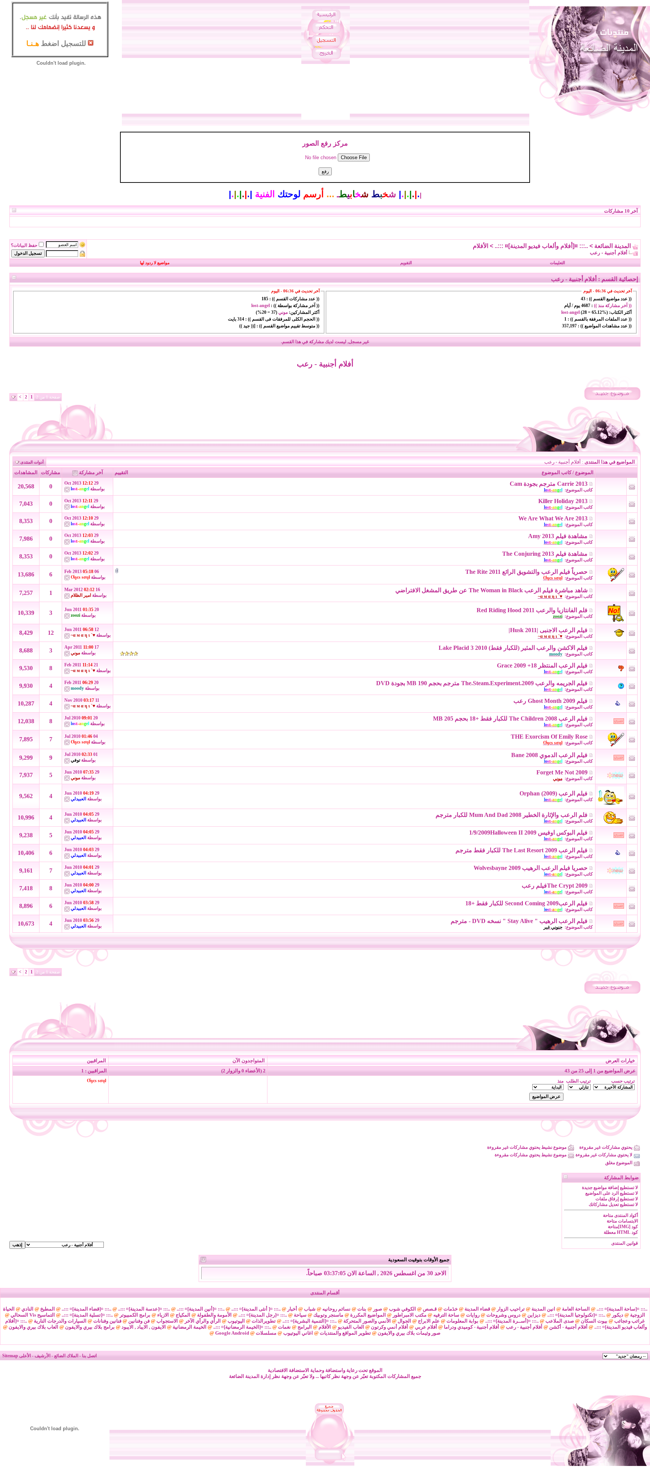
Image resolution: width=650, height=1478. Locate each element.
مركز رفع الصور (325, 143)
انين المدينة (543, 1309)
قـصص (430, 1309)
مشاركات (50, 472)
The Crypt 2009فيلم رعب (555, 885)
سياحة (300, 1315)
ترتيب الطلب (578, 1081)
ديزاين (534, 1315)
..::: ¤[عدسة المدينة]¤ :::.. (144, 1309)
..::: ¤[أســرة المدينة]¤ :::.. (512, 1321)
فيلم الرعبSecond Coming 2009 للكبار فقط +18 (526, 903)
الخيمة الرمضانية (190, 1327)
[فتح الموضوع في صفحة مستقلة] (591, 484)
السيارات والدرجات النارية (60, 1321)
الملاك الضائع (66, 1355)
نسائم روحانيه (336, 1309)
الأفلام (480, 246)
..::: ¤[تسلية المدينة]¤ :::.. (87, 1315)
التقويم (406, 262)
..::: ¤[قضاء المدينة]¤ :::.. (86, 1309)
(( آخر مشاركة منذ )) (612, 305)
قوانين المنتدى (624, 1243)
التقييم (121, 472)
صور (377, 1309)
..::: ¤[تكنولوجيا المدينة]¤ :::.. (576, 1315)
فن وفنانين (139, 1321)
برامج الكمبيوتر (135, 1315)
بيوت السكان (594, 1321)
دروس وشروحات (503, 1315)
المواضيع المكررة (368, 1315)
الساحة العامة (576, 1309)
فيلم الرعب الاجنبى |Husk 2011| (548, 630)
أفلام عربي (426, 1327)
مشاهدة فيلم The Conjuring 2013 (545, 553)
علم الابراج (429, 1321)
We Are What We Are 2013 (553, 518)
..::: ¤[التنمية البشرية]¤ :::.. (309, 1321)
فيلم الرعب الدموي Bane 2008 (549, 755)
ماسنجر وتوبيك (328, 1315)
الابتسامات (628, 1221)
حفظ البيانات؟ (24, 245)
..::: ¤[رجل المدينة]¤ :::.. (262, 1315)
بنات (361, 1309)
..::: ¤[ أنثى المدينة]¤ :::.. (256, 1309)
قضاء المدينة (477, 1309)
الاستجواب (167, 1321)
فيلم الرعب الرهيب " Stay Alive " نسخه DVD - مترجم (519, 921)
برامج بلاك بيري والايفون (90, 1327)
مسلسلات (266, 1333)
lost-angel (570, 312)
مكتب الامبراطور (410, 1315)
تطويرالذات (264, 1321)
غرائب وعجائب (629, 1321)
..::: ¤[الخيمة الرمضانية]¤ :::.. (242, 1327)
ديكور (617, 1315)
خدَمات (450, 1309)
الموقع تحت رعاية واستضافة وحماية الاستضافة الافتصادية (325, 1370)
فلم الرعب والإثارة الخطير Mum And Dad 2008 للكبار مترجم (512, 815)
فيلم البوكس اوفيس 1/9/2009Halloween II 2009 (528, 832)
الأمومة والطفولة (214, 1315)
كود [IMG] (628, 1226)
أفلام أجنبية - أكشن (568, 1327)
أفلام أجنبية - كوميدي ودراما (471, 1327)
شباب (310, 1309)
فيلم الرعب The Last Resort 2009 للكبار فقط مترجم (522, 850)
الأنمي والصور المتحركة (367, 1321)
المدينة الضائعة (612, 246)
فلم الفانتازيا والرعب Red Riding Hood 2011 (532, 610)
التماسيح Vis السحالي (33, 1315)
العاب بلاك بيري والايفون (33, 1327)
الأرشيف (42, 1355)
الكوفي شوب (402, 1309)
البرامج (305, 1327)
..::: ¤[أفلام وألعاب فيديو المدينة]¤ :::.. (541, 246)
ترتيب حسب (623, 1081)
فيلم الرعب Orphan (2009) (553, 793)
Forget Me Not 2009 (562, 772)
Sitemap (10, 1355)
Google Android (232, 1333)
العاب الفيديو (351, 1327)
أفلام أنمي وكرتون (389, 1327)
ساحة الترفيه (446, 1315)
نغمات (284, 1327)
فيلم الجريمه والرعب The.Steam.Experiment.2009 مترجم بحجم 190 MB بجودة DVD (482, 683)
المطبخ (47, 1309)
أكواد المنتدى (626, 1215)
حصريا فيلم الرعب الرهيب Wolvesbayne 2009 (531, 868)
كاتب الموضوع (556, 472)
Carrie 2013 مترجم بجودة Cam (549, 484)
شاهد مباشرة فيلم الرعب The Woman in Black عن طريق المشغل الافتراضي (491, 590)
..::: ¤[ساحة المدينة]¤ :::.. (622, 1309)
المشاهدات (26, 472)
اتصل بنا (89, 1355)
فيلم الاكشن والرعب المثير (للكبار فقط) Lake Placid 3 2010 (513, 648)
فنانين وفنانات (107, 1321)
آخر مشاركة (91, 472)
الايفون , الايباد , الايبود (143, 1327)
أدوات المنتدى (32, 462)
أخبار (292, 1309)
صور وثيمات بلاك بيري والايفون (409, 1333)
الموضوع (584, 472)
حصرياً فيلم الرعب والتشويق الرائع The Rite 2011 (526, 572)
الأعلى (25, 1355)
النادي (27, 1309)
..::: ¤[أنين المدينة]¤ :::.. (201, 1309)
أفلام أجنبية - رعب (325, 364)
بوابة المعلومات (462, 1321)
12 (51, 633)
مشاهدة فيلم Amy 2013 (558, 536)
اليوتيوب (236, 1321)
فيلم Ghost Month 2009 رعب (550, 701)
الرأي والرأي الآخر (203, 1321)
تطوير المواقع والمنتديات (345, 1333)
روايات (473, 1315)
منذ (560, 1081)
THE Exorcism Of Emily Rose (549, 736)
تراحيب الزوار (511, 1309)
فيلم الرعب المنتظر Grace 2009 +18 (542, 665)
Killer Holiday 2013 (563, 501)
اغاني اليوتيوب (298, 1333)
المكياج (183, 1315)
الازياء (163, 1315)
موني (283, 312)
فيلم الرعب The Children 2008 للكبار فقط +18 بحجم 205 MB (510, 718)
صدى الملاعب (559, 1321)
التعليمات (557, 262)
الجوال (404, 1321)
